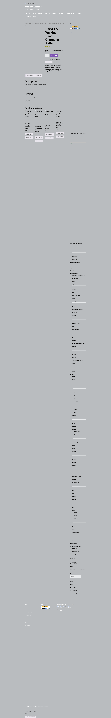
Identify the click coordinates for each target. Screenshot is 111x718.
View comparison (30, 716)
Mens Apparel (75, 554)
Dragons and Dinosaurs (77, 309)
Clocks (73, 298)
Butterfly (76, 389)
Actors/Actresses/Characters (78, 275)
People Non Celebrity (76, 337)
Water (73, 535)
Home (28, 13)
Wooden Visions (33, 6)
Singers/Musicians (76, 349)
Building (74, 423)
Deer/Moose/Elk (75, 303)
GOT (74, 434)
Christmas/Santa (76, 295)
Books (71, 249)
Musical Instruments (76, 476)
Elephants (74, 312)
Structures (74, 259)
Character (36, 23)
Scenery (74, 499)
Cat (74, 392)
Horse (75, 404)
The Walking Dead (54, 71)
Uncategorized (73, 543)
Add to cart (54, 55)
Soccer (75, 523)
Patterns (31, 23)
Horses (73, 320)
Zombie (74, 540)
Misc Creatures (75, 329)
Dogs (73, 306)
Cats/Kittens (75, 289)
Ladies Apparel (75, 551)
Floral (73, 318)
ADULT (73, 379)
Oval (73, 487)
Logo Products (73, 268)
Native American (75, 332)
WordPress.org (73, 593)
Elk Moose (76, 401)
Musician (74, 479)
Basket (73, 418)
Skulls (73, 351)
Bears (73, 281)
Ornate (73, 335)
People (52, 67)
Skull (73, 507)
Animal (73, 385)
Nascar (75, 518)
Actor (58, 64)
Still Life (74, 357)
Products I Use (70, 13)
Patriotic (74, 490)
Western (74, 538)
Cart (34, 17)
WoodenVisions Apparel (75, 546)
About (34, 13)
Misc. (73, 473)
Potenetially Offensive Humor (78, 343)
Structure (74, 526)
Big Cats (74, 284)
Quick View (29, 137)
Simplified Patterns (76, 502)
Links (79, 13)
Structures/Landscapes (77, 360)
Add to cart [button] (29, 134)
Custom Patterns (44, 13)
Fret (73, 456)
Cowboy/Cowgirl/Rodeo (77, 301)
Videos (54, 13)
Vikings (75, 439)
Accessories (74, 548)
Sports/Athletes (75, 354)
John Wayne (74, 256)
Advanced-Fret (75, 382)
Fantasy (74, 315)
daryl (46, 71)
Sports (73, 510)
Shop (61, 13)
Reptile (75, 409)
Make (29, 706)
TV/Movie (57, 67)
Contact (28, 17)
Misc (73, 326)
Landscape (74, 468)
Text (73, 529)
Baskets (74, 253)
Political (74, 340)
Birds (73, 287)
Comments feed (73, 590)
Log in (71, 584)
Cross (73, 445)
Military (74, 471)
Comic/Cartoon (77, 431)
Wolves (73, 368)
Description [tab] (30, 75)
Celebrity (53, 65)
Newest (72, 270)
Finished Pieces (73, 265)
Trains (73, 363)
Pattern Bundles (74, 273)
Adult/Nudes (75, 278)
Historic (74, 462)
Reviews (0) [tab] (38, 75)
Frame (73, 454)
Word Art (74, 371)
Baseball (75, 512)
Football (75, 515)
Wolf (75, 412)
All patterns (73, 246)
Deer (75, 398)
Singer (73, 504)
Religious (74, 346)
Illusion (74, 465)
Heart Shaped (75, 459)
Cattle (73, 292)
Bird (73, 420)
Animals (74, 251)
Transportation (75, 366)
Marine (75, 406)
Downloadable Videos (75, 262)
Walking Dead (43, 23)
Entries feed (73, 587)
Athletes (74, 415)
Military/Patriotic (76, 323)
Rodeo (75, 521)
